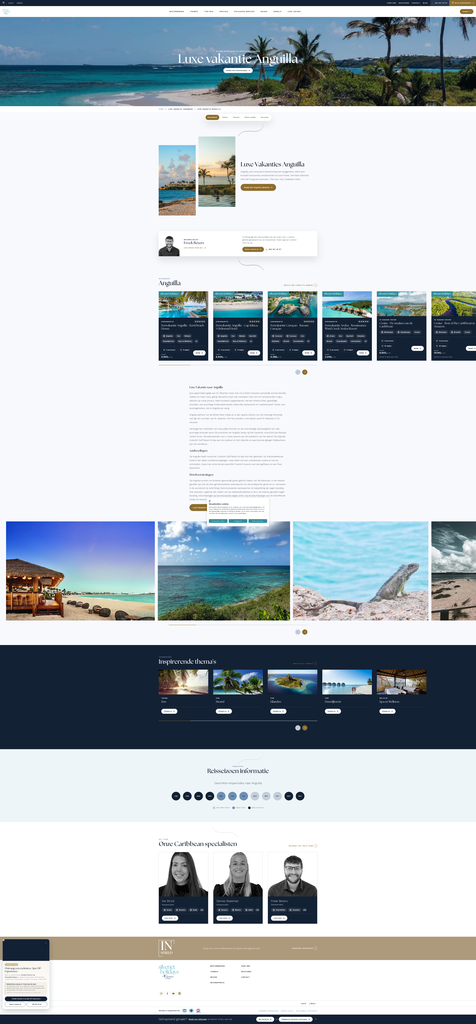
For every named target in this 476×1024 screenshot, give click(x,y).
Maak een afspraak (198, 1019)
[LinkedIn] (179, 993)
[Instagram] (161, 993)
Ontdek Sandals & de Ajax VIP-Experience (26, 999)
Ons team (264, 117)
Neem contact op (15, 1004)
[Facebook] (167, 993)
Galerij (225, 117)
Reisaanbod (212, 117)
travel (10, 3)
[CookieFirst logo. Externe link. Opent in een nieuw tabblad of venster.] (210, 501)
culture (20, 3)
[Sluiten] (315, 1019)
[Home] (3, 3)
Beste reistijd (250, 117)
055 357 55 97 (37, 1004)
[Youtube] (173, 993)
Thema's (236, 117)
